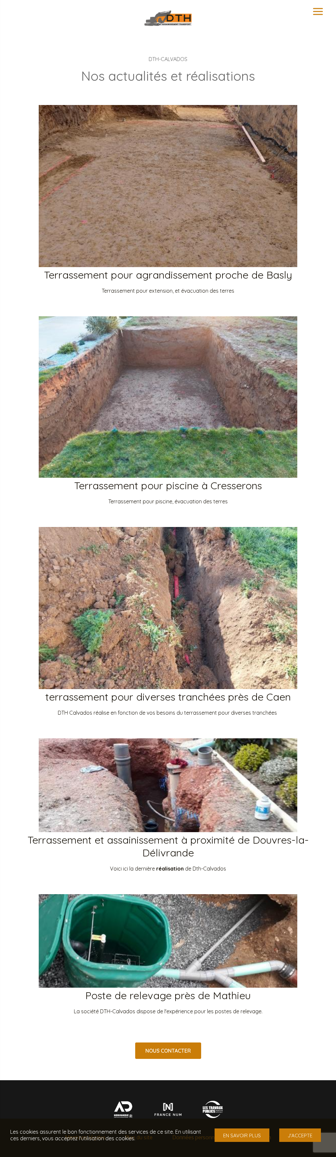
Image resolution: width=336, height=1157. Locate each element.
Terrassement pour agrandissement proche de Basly (168, 274)
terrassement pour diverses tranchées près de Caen (168, 696)
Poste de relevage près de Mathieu (168, 995)
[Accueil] (168, 24)
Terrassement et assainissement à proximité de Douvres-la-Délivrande (168, 846)
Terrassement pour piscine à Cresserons (168, 485)
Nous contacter (168, 1050)
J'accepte (300, 1135)
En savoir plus (242, 1135)
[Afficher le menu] (318, 11)
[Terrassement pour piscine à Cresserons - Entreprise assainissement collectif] (168, 476)
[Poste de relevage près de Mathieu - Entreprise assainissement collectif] (168, 985)
